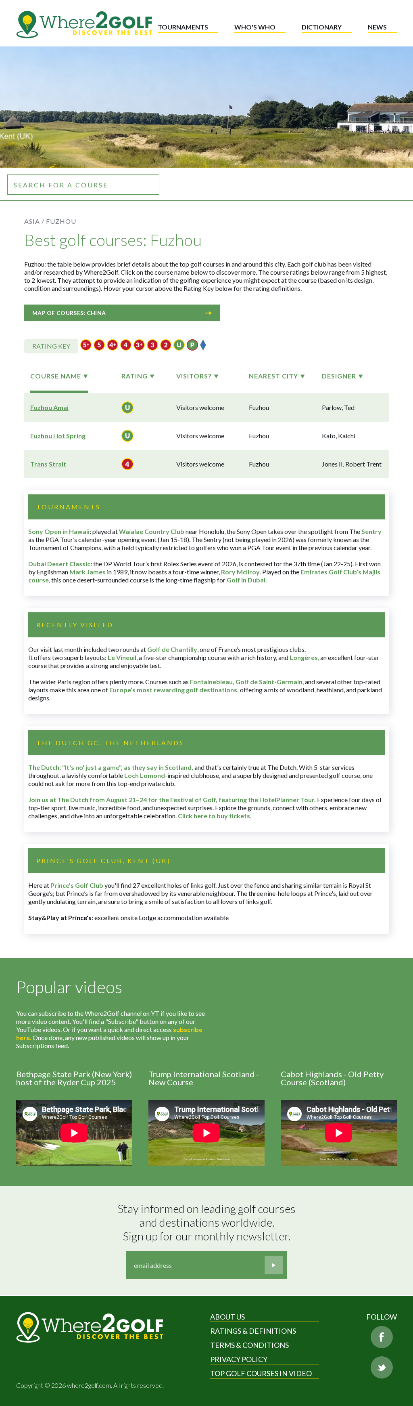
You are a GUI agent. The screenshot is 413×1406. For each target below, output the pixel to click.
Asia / (34, 221)
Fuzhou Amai (49, 407)
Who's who (254, 27)
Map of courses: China (69, 312)
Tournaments (183, 27)
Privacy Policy (238, 1359)
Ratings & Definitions (253, 1330)
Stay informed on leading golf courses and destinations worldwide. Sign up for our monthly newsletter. (208, 1222)
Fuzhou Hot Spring (58, 435)
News (377, 27)
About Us (227, 1316)
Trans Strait (48, 464)
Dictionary (322, 27)
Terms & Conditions (249, 1345)
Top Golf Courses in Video (261, 1373)
